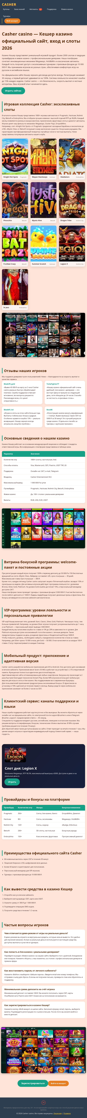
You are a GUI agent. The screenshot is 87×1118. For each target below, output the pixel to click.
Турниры (6, 16)
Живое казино (67, 9)
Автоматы (35, 9)
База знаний (19, 9)
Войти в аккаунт (58, 1083)
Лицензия (57, 1113)
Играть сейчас (13, 90)
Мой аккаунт (12, 21)
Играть (12, 781)
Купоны (6, 9)
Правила (67, 1113)
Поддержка (51, 9)
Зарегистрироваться (33, 1083)
